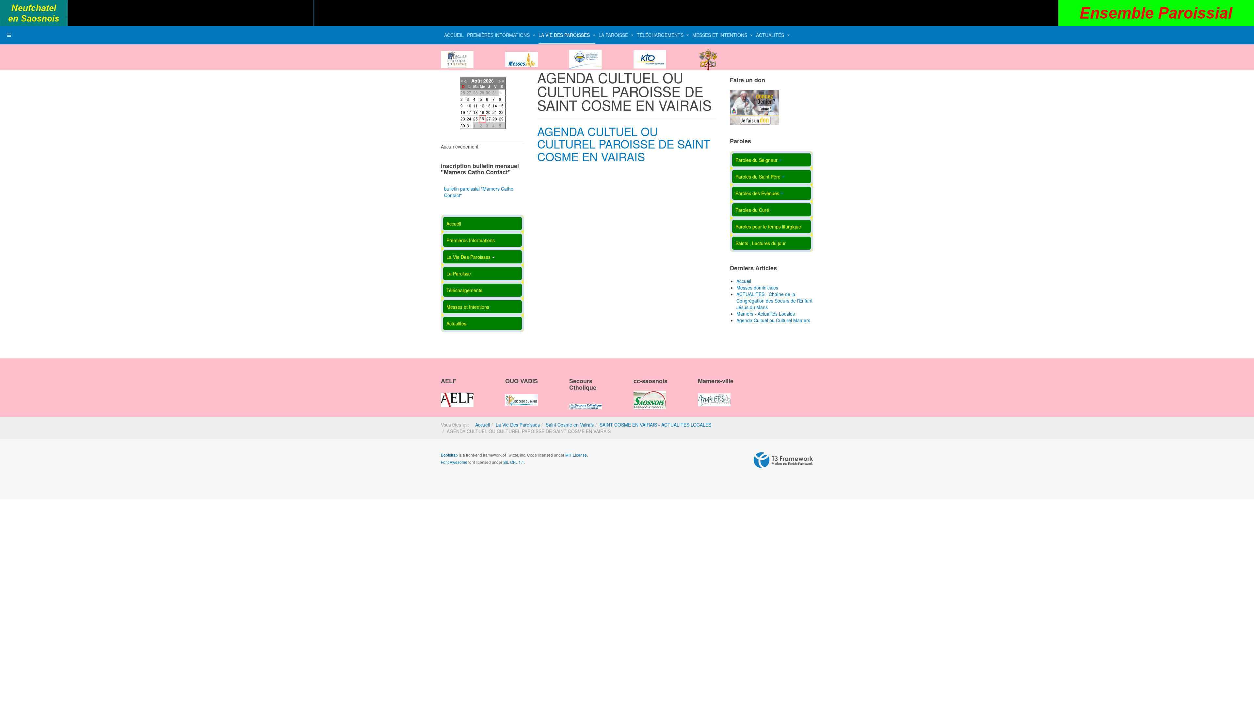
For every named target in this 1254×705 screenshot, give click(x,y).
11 (475, 105)
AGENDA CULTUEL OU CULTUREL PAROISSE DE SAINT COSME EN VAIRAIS (623, 143)
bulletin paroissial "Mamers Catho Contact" (478, 191)
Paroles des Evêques (757, 193)
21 (494, 112)
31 (469, 125)
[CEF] (585, 54)
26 (481, 118)
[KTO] (650, 54)
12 (482, 105)
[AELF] (457, 394)
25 (475, 118)
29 (501, 118)
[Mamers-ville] (714, 394)
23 (462, 118)
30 (462, 125)
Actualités (770, 35)
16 (462, 112)
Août (476, 80)
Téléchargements (661, 35)
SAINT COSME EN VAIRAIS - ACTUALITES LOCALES (655, 424)
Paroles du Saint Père (757, 176)
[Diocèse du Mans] (457, 54)
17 (469, 112)
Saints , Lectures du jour (760, 243)
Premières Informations (499, 35)
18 (475, 112)
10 (469, 105)
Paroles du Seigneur (756, 160)
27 (488, 118)
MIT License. (576, 455)
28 (494, 118)
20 (488, 112)
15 (501, 105)
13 (488, 105)
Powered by (783, 460)
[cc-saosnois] (650, 394)
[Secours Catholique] (585, 401)
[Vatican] (708, 54)
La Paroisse (614, 35)
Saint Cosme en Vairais (570, 424)
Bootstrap (449, 455)
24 (469, 118)
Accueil (454, 35)
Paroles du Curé (752, 210)
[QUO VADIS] (521, 394)
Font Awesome (454, 462)
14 (494, 105)
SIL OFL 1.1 (513, 462)
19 (482, 112)
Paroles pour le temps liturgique (768, 226)
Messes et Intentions (720, 35)
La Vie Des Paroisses (565, 35)
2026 (488, 80)
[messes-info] (521, 54)
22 (501, 112)
